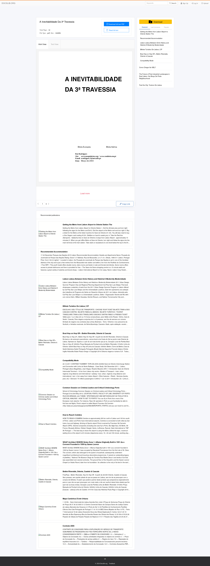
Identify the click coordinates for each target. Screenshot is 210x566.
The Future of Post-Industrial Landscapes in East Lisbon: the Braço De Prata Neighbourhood (154, 76)
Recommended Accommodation (54, 252)
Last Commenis (155, 27)
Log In (195, 3)
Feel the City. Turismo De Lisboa (150, 85)
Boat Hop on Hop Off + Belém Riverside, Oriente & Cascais (87, 333)
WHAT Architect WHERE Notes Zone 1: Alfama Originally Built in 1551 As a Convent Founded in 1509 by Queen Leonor (93, 443)
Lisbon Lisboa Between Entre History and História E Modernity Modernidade (94, 279)
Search (173, 3)
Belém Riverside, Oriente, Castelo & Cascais (81, 471)
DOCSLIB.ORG (8, 3)
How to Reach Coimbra (72, 415)
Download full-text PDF (116, 24)
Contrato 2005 (68, 526)
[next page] (48, 204)
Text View (54, 44)
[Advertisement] (105, 12)
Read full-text (113, 30)
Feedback (112, 563)
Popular (166, 27)
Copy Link (126, 204)
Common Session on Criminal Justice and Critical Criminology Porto (91, 388)
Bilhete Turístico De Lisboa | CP (76, 306)
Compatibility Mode (71, 360)
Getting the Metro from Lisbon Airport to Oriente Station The (87, 224)
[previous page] (38, 204)
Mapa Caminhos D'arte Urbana (75, 499)
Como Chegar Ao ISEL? (147, 67)
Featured (144, 27)
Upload (205, 3)
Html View (42, 44)
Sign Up (185, 3)
